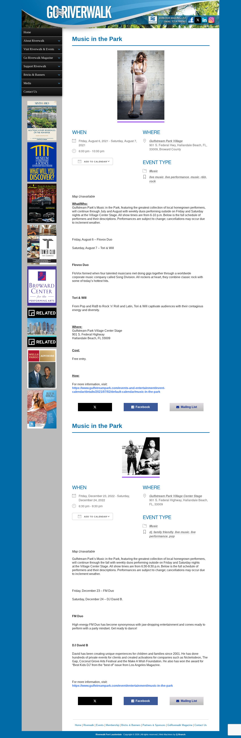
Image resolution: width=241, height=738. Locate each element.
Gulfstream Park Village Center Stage (175, 496)
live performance (177, 177)
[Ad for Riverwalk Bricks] (41, 409)
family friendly (163, 532)
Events (100, 725)
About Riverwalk (34, 40)
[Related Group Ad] (41, 327)
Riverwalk (88, 725)
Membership (112, 725)
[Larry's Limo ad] (41, 203)
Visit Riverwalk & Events (39, 49)
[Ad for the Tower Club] (41, 244)
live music (156, 177)
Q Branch (180, 734)
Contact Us (30, 91)
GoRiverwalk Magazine (179, 725)
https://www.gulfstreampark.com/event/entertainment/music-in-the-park (122, 685)
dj (150, 532)
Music (153, 171)
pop (172, 536)
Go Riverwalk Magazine (38, 57)
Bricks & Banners (34, 74)
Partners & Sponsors (154, 725)
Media (27, 83)
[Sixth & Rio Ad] (41, 120)
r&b (203, 177)
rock (152, 181)
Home (27, 32)
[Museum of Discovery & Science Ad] (41, 162)
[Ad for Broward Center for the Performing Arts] (41, 286)
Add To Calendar (95, 161)
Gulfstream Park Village (166, 141)
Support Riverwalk (35, 66)
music (195, 177)
